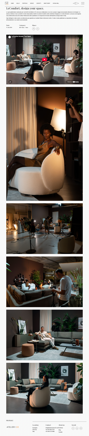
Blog (60, 430)
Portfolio (61, 427)
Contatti (60, 432)
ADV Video (21, 27)
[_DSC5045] (44, 388)
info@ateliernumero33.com (52, 427)
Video (26, 27)
